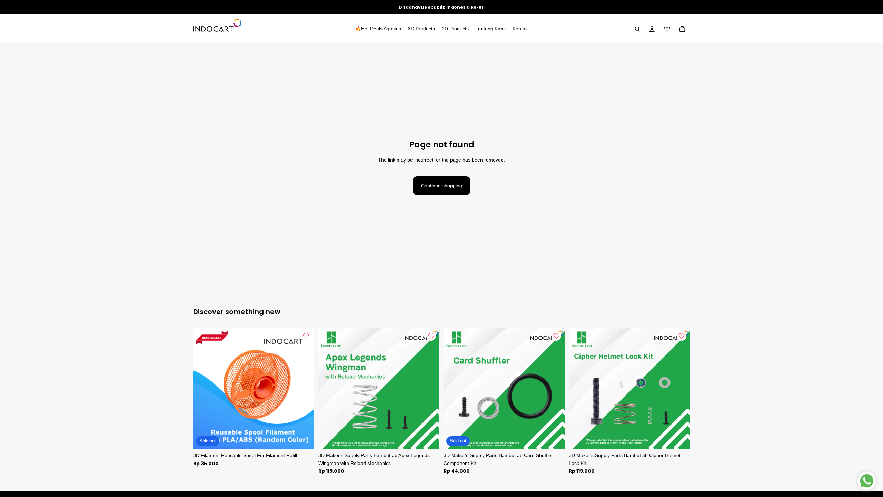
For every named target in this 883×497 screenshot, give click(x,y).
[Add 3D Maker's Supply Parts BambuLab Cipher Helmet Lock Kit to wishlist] (681, 336)
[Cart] (682, 29)
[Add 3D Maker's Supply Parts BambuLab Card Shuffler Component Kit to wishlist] (556, 336)
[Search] (637, 29)
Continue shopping (441, 185)
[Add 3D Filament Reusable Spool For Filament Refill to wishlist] (306, 336)
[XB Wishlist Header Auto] (667, 29)
